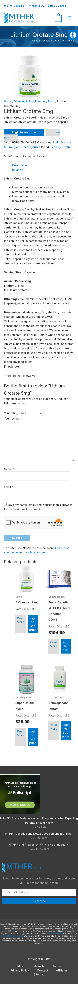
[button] (73, 35)
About (21, 966)
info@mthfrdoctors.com (12, 936)
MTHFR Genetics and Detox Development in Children (39, 833)
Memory (66, 142)
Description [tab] (19, 165)
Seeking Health (60, 147)
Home (8, 101)
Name (9, 469)
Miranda (38, 966)
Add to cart (65, 646)
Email (8, 487)
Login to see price (24, 132)
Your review (12, 418)
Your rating (11, 413)
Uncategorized (31, 147)
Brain (51, 101)
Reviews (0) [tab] (20, 170)
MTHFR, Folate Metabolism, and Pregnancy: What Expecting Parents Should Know (39, 820)
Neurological (12, 147)
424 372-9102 (55, 933)
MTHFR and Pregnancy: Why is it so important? (39, 844)
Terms (56, 966)
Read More (20, 620)
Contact (42, 970)
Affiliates (62, 970)
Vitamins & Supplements (29, 101)
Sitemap (39, 974)
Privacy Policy (19, 970)
